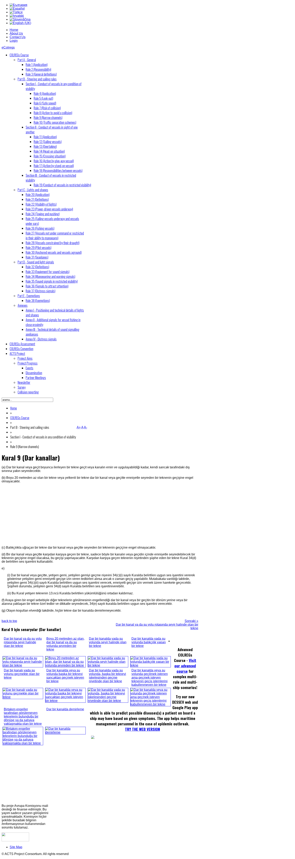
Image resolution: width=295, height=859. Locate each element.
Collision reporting (28, 392)
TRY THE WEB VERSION (142, 729)
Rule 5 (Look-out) (43, 98)
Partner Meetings (36, 377)
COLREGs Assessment (22, 344)
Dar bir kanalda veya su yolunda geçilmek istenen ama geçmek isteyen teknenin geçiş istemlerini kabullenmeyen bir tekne (149, 677)
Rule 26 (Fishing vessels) (40, 228)
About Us (16, 33)
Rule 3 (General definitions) (41, 74)
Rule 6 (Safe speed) (45, 103)
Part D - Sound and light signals (36, 262)
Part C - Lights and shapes (33, 189)
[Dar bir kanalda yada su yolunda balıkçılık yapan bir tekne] (150, 665)
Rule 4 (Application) (45, 93)
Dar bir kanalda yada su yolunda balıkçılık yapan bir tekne (148, 642)
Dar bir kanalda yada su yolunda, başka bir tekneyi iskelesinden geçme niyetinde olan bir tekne (107, 676)
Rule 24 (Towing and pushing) (43, 213)
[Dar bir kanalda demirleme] (65, 732)
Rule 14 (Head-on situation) (49, 151)
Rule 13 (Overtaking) (45, 146)
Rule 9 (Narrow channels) (48, 117)
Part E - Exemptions (29, 295)
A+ (79, 427)
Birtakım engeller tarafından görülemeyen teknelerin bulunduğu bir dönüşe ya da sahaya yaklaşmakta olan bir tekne (23, 716)
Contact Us (17, 37)
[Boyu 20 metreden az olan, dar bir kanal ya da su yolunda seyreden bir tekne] (65, 665)
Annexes (22, 305)
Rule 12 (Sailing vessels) (48, 141)
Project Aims (25, 358)
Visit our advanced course (185, 666)
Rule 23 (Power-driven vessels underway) (49, 209)
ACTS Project (17, 353)
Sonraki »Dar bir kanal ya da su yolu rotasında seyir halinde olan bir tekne (157, 624)
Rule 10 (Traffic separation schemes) (55, 122)
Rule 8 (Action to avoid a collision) (53, 112)
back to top (9, 621)
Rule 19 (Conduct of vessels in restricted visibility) (62, 185)
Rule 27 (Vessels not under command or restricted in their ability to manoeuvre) (55, 235)
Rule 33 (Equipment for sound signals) (47, 271)
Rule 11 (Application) (45, 136)
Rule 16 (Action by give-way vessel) (54, 161)
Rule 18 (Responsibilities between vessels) (58, 170)
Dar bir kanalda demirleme (65, 709)
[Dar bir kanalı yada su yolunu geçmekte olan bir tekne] (23, 697)
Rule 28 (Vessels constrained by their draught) (52, 242)
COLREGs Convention (21, 348)
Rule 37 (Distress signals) (40, 291)
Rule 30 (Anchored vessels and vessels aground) (54, 252)
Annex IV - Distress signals (41, 339)
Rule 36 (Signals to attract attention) (47, 286)
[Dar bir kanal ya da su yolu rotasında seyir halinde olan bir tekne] (23, 665)
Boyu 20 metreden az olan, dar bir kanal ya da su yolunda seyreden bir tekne (65, 644)
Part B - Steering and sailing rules (37, 79)
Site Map (16, 847)
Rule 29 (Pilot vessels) (38, 247)
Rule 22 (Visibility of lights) (41, 204)
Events (29, 368)
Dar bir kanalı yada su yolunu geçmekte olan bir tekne (22, 674)
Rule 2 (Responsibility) (38, 69)
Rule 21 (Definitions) (37, 199)
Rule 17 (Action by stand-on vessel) (54, 165)
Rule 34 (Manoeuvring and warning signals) (50, 276)
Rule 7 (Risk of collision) (47, 108)
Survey (21, 387)
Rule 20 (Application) (38, 194)
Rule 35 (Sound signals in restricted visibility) (52, 281)
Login (14, 40)
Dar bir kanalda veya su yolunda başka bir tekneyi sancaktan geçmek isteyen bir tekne (65, 676)
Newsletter (24, 382)
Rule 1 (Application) (37, 64)
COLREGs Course (19, 55)
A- (85, 427)
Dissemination (34, 372)
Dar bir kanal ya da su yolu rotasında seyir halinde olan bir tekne (23, 642)
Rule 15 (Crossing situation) (50, 156)
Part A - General (27, 59)
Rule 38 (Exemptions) (38, 300)
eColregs (8, 47)
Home (14, 30)
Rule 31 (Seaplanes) (37, 257)
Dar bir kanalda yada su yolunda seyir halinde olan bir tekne (107, 642)
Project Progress (28, 363)
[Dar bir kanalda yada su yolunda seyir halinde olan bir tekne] (108, 665)
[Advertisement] (100, 514)
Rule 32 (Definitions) (37, 266)
